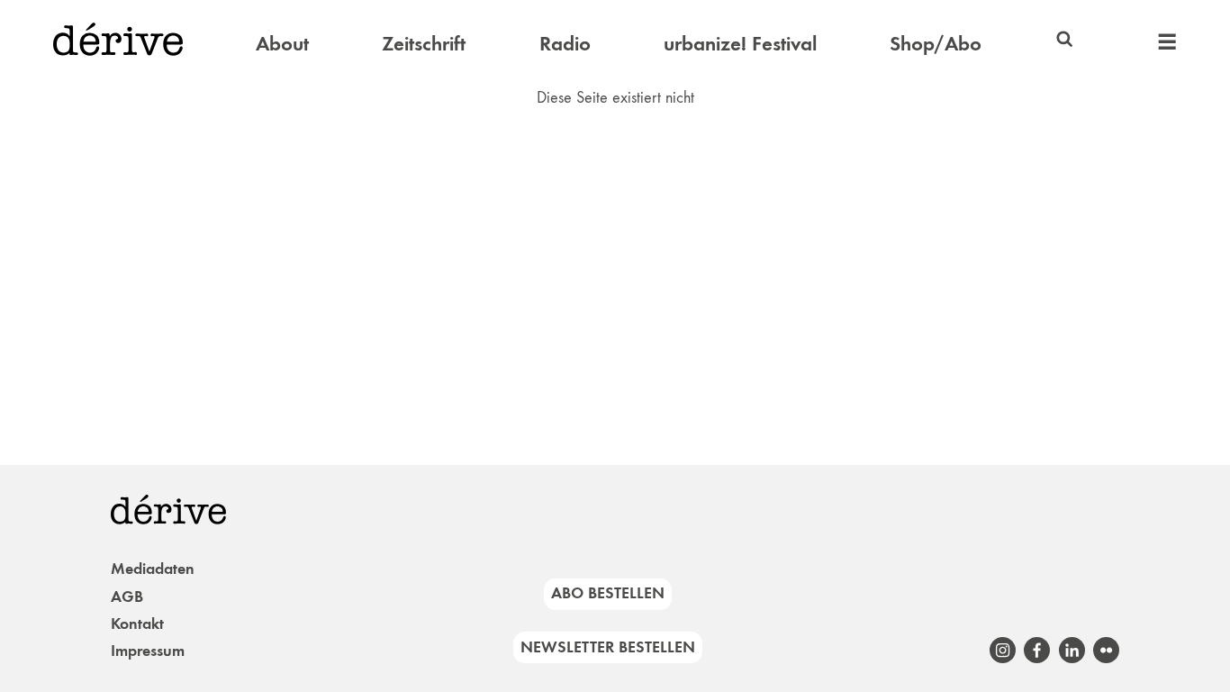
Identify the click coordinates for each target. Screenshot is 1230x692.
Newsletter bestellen (607, 647)
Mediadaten (152, 568)
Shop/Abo (935, 43)
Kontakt (137, 623)
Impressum (148, 650)
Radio (565, 43)
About (282, 43)
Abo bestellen (608, 593)
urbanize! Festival (740, 43)
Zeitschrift (424, 43)
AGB (127, 596)
